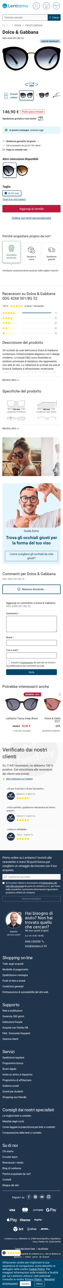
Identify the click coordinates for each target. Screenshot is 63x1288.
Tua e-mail (12, 650)
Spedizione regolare (13, 1057)
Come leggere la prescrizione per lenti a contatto (28, 1127)
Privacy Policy (33, 1279)
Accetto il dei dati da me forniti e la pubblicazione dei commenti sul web (30, 664)
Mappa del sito (10, 1185)
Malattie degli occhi (13, 1121)
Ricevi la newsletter (31, 898)
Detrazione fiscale (12, 1022)
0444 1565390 (33, 941)
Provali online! (14, 95)
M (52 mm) (13, 193)
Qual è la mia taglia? (14, 199)
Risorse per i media (12, 1162)
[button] (26, 95)
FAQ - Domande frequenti (16, 1033)
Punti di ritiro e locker (13, 980)
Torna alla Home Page (25, 1248)
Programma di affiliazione (16, 1080)
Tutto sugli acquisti (12, 963)
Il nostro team (10, 1157)
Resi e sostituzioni (12, 1010)
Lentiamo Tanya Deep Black (22, 718)
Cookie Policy (37, 1269)
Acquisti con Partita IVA (15, 1027)
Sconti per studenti (12, 1091)
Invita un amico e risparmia (17, 1074)
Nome (10, 637)
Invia (31, 672)
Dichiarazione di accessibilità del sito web (25, 992)
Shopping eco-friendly (14, 1097)
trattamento (27, 662)
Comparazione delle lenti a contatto (22, 1132)
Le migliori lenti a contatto (16, 1115)
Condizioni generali (12, 986)
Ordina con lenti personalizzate (31, 218)
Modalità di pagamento (15, 969)
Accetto (25, 1283)
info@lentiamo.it (34, 945)
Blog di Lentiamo (11, 1168)
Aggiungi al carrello (31, 209)
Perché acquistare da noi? (16, 1174)
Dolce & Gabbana (33, 25)
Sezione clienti (10, 1039)
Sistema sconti (10, 1086)
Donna (18, 25)
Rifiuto (39, 1283)
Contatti (6, 1179)
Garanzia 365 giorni (13, 1016)
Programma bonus (12, 1063)
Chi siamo (8, 1151)
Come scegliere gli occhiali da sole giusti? (31, 556)
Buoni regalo (9, 1069)
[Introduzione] (3, 25)
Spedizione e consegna (15, 975)
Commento (12, 613)
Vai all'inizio (43, 1248)
